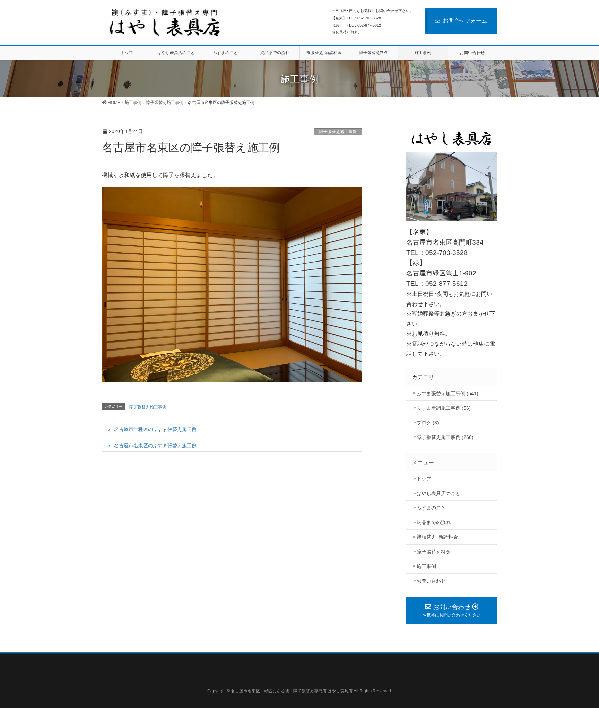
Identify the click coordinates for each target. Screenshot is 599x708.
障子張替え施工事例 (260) (445, 437)
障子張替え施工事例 (338, 131)
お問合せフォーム (465, 21)
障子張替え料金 (434, 552)
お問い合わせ (431, 581)
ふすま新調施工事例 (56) (444, 408)
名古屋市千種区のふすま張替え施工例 (155, 429)
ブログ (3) (428, 422)
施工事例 (426, 566)
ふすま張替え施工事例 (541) (447, 393)
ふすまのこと (431, 508)
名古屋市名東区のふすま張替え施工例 (155, 445)
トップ (424, 478)
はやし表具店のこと (438, 493)
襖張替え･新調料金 (437, 537)
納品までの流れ (434, 522)
